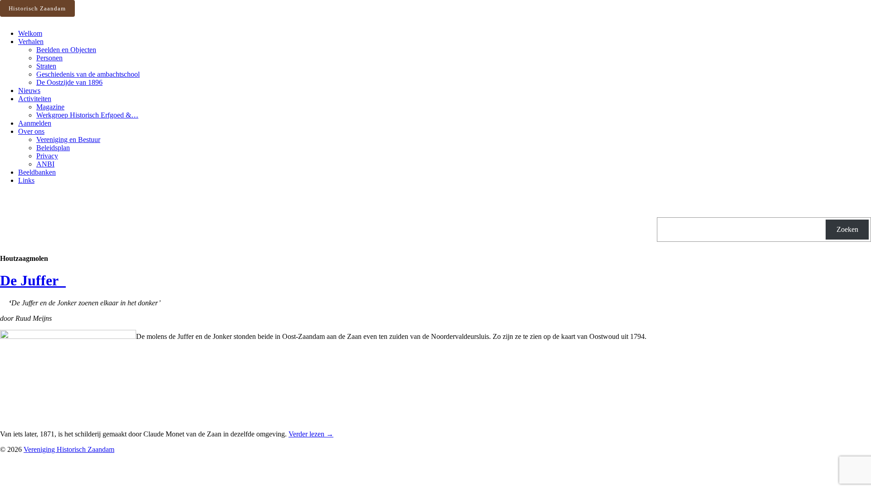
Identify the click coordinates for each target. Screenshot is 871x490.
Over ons (31, 131)
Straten (46, 66)
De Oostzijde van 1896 (69, 82)
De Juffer (33, 280)
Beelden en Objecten (66, 50)
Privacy (47, 156)
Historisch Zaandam (37, 8)
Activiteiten (34, 99)
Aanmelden (34, 123)
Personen (49, 58)
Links (26, 180)
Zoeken (847, 229)
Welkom (30, 33)
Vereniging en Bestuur (68, 139)
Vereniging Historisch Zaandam (69, 449)
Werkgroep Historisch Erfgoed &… (87, 115)
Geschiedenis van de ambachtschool (88, 74)
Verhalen (31, 41)
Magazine (50, 107)
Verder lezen (311, 434)
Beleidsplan (53, 148)
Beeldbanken (37, 172)
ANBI (45, 164)
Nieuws (29, 90)
